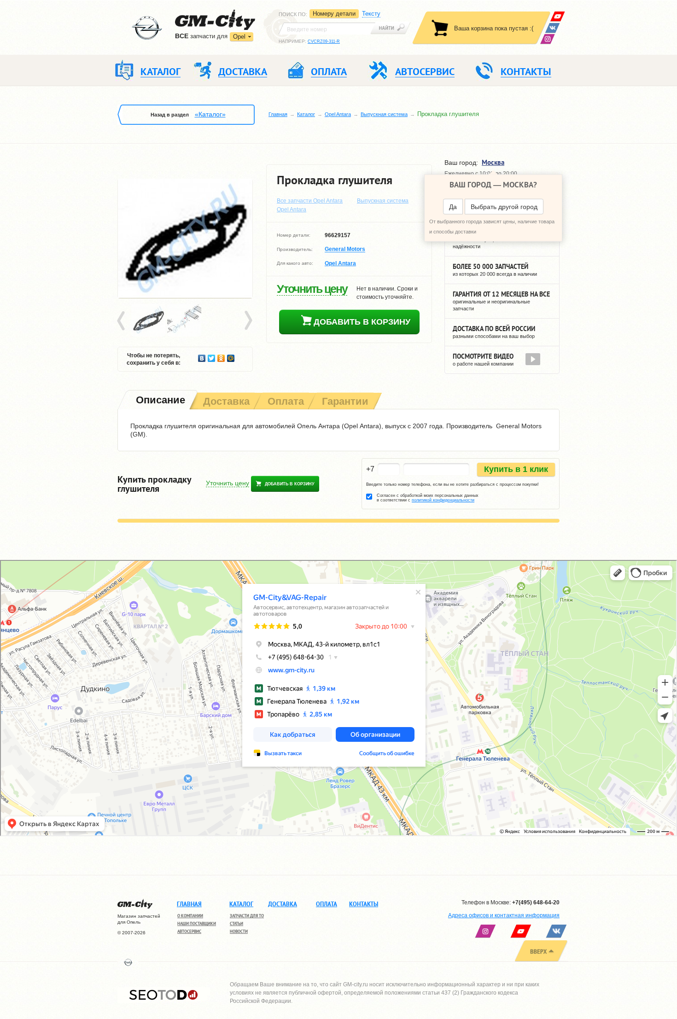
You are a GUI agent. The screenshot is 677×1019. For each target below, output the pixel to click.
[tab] (159, 400)
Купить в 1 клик (516, 469)
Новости (239, 931)
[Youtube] (557, 16)
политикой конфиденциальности (443, 500)
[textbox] (327, 29)
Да (453, 206)
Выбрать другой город (504, 206)
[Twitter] (211, 356)
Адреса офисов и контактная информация (504, 915)
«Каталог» (210, 114)
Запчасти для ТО (247, 915)
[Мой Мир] (231, 356)
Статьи (236, 923)
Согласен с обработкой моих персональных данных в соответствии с (428, 497)
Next (247, 320)
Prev (122, 320)
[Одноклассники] (221, 356)
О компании (190, 915)
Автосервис (189, 931)
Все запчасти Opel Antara (310, 201)
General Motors (345, 249)
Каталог (306, 114)
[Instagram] (547, 39)
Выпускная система (384, 114)
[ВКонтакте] (552, 28)
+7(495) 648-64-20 (536, 902)
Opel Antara (338, 114)
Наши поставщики (196, 923)
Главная (277, 114)
